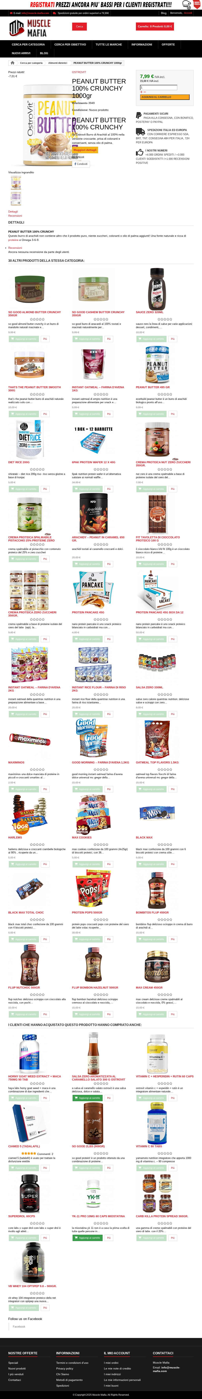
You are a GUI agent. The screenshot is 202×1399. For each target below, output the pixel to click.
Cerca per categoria (28, 44)
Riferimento (80, 103)
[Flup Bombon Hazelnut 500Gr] (101, 964)
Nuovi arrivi (21, 53)
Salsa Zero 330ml (149, 687)
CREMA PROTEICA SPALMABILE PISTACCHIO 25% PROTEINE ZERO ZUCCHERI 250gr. (31, 540)
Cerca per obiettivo (70, 44)
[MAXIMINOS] (37, 739)
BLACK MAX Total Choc (26, 912)
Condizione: (80, 109)
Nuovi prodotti (17, 1368)
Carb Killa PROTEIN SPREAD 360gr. (162, 1216)
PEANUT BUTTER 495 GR (153, 387)
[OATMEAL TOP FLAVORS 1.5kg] (165, 739)
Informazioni (142, 44)
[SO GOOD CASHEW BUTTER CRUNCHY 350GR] (101, 289)
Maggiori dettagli (85, 149)
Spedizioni (62, 1385)
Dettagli (13, 211)
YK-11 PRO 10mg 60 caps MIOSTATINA (98, 1216)
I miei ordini (111, 1362)
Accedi (188, 13)
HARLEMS (15, 837)
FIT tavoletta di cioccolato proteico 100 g (158, 539)
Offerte (168, 44)
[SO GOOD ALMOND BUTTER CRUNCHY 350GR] (37, 289)
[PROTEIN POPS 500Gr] (101, 889)
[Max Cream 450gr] (165, 964)
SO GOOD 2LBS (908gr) (88, 1146)
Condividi (81, 163)
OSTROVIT (79, 72)
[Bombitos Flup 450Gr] (165, 889)
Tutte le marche (109, 44)
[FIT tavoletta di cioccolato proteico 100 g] (165, 514)
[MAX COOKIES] (101, 814)
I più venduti (15, 1374)
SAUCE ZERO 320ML (150, 312)
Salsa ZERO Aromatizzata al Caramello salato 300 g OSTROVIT (98, 1078)
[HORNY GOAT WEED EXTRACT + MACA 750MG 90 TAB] (37, 1053)
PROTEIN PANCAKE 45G (88, 612)
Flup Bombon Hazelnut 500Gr (95, 987)
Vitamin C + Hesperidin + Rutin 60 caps (165, 1076)
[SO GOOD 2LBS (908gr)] (101, 1123)
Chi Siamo (62, 1374)
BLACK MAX (144, 837)
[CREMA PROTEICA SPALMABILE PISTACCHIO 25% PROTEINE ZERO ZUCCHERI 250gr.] (37, 514)
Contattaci (14, 1379)
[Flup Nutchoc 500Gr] (37, 964)
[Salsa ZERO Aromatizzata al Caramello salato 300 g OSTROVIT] (101, 1053)
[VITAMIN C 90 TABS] (165, 1123)
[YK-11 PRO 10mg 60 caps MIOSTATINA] (101, 1193)
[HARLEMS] (37, 814)
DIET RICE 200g (19, 462)
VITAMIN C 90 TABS (149, 1146)
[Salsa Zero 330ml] (165, 664)
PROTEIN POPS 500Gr (87, 912)
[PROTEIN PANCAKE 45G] (101, 589)
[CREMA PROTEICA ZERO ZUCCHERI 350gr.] (37, 589)
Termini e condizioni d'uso (72, 1362)
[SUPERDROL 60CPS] (37, 1193)
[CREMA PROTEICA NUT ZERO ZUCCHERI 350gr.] (165, 439)
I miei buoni (111, 1385)
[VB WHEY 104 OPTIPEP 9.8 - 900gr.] (37, 1263)
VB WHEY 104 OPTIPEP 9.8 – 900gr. (32, 1286)
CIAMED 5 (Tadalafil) (24, 1146)
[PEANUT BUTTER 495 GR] (165, 364)
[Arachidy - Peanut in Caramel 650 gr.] (101, 514)
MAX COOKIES (82, 837)
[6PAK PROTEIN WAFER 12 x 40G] (101, 439)
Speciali (13, 1362)
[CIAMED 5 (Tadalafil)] (37, 1123)
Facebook (19, 1326)
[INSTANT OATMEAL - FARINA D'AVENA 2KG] (37, 664)
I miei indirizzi (112, 1374)
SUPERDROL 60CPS (21, 1216)
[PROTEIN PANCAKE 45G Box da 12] (165, 589)
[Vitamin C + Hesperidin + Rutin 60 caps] (165, 1053)
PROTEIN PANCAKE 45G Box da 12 (159, 612)
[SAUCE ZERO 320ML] (165, 289)
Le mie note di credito (117, 1368)
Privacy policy (64, 1368)
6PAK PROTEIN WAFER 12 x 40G (93, 462)
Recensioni (15, 215)
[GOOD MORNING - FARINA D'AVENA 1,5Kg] (101, 739)
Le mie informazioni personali (122, 1379)
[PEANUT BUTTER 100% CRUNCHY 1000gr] (37, 182)
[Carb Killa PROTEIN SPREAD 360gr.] (165, 1193)
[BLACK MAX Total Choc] (37, 889)
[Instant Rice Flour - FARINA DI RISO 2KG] (101, 664)
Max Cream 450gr (149, 987)
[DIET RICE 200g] (37, 439)
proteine (13, 239)
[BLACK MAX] (165, 814)
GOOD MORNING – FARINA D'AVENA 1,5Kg (100, 762)
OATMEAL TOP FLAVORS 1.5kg (157, 762)
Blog (163, 13)
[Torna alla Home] (12, 63)
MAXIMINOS (16, 762)
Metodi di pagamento (69, 1379)
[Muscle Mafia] (37, 28)
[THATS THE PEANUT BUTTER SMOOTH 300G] (37, 364)
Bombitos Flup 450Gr (152, 912)
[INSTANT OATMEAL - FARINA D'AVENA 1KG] (101, 364)
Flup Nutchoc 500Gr (24, 987)
